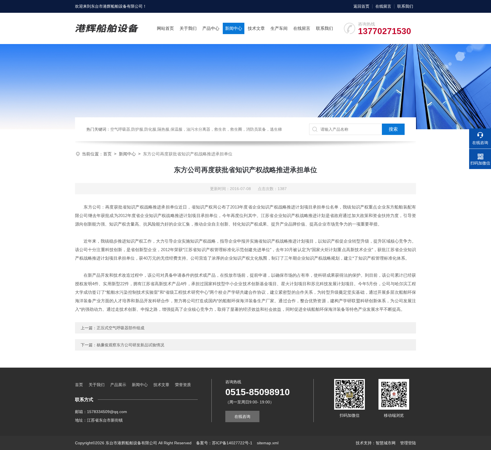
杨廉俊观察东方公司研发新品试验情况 (130, 345)
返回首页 (361, 6)
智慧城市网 (386, 443)
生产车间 (279, 28)
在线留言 (383, 6)
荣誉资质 (183, 384)
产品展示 (118, 384)
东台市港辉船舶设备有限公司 (117, 6)
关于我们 (188, 28)
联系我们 (405, 6)
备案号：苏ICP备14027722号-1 (224, 443)
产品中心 (210, 28)
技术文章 (256, 28)
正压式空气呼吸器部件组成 (120, 328)
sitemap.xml (267, 443)
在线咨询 (242, 416)
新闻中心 (233, 28)
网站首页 (165, 28)
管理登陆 (408, 443)
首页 (107, 153)
